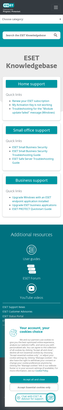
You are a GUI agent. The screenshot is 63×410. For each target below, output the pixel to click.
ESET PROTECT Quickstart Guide (32, 209)
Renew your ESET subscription (30, 101)
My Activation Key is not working (32, 105)
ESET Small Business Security (29, 147)
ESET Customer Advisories (17, 312)
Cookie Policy (41, 370)
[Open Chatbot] (51, 398)
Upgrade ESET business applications (34, 205)
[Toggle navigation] (55, 7)
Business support (32, 180)
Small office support (31, 130)
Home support (31, 83)
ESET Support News (14, 307)
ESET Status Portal (13, 316)
